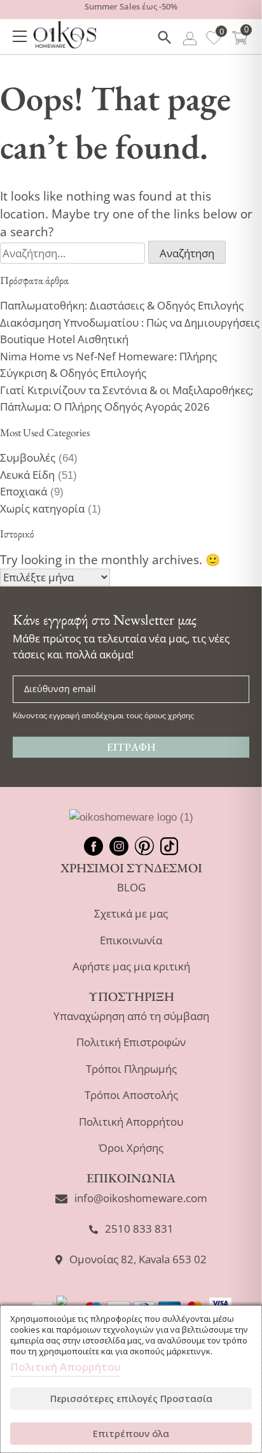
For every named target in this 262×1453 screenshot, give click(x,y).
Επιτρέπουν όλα (131, 1433)
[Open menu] (20, 36)
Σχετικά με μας (131, 913)
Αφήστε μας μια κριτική (131, 966)
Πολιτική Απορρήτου (131, 1121)
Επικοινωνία (131, 940)
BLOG (131, 887)
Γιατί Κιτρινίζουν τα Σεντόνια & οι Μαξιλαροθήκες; (126, 390)
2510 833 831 (139, 1228)
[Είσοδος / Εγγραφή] (190, 41)
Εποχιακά (23, 491)
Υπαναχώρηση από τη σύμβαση (131, 1016)
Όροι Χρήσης (131, 1147)
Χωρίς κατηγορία (42, 508)
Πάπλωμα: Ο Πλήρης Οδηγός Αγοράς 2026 (105, 406)
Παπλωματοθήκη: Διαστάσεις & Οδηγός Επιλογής (122, 305)
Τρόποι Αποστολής (131, 1095)
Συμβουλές (27, 457)
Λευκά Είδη (27, 474)
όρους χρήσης (169, 715)
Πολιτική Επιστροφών (131, 1042)
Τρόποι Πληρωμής (131, 1068)
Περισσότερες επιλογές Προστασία (131, 1398)
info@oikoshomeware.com (140, 1198)
